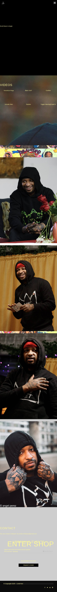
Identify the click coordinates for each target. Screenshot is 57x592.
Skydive (28, 104)
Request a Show (28, 565)
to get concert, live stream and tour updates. (17, 549)
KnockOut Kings (9, 90)
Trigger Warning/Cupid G (48, 104)
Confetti (48, 90)
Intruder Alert (9, 104)
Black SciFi (28, 90)
